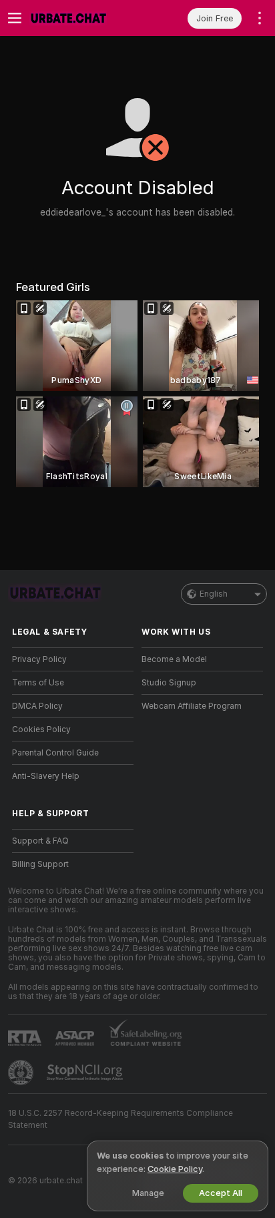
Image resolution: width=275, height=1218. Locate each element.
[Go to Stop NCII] (86, 1072)
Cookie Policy (175, 1169)
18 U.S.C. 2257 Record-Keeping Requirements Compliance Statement (120, 1119)
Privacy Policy (39, 659)
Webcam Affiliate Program (192, 706)
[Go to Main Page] (83, 18)
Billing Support (40, 864)
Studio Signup (169, 682)
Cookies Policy (41, 729)
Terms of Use (38, 682)
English (214, 594)
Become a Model (174, 659)
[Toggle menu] (14, 18)
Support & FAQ (40, 841)
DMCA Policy (37, 706)
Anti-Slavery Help (45, 776)
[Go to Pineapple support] (22, 1072)
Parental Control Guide (55, 752)
